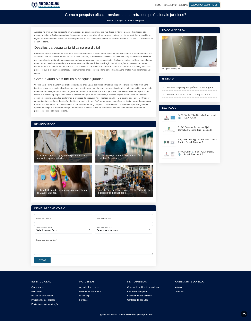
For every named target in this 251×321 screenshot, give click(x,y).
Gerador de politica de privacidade (143, 287)
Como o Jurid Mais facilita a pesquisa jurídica (189, 94)
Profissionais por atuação (43, 300)
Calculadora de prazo (137, 291)
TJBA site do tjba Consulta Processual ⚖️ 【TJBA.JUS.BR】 (197, 116)
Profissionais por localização (44, 304)
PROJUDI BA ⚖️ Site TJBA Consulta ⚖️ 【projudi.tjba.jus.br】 (196, 153)
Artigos (178, 287)
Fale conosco (37, 291)
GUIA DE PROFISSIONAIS (176, 5)
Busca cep (84, 295)
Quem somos (37, 287)
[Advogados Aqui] (45, 5)
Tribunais (179, 291)
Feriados (83, 300)
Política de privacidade (42, 295)
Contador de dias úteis (137, 300)
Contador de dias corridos (139, 295)
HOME (158, 5)
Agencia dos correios (89, 287)
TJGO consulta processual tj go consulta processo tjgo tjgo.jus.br (195, 128)
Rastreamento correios (90, 291)
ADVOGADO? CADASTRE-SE (204, 5)
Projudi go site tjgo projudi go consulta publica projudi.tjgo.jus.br (197, 140)
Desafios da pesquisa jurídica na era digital (189, 87)
